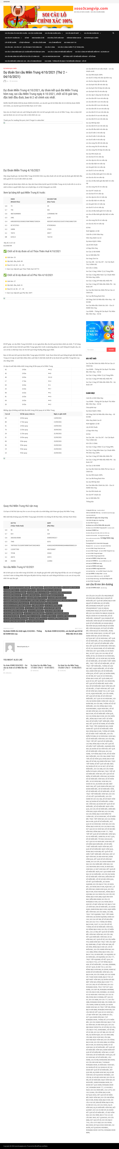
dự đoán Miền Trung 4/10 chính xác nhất (49, 590)
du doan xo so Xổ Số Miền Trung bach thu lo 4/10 (61, 600)
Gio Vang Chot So (70, 42)
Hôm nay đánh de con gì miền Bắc (93, 538)
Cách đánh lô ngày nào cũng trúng (97, 518)
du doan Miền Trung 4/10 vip (12, 595)
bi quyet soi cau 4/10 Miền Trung (20, 587)
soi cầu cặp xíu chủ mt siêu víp (96, 197)
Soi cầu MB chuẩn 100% (53, 33)
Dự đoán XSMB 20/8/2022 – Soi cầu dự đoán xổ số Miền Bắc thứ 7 (15, 667)
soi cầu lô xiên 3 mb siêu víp (95, 136)
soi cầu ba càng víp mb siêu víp (96, 81)
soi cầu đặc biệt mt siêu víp (95, 200)
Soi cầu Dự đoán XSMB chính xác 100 (94, 576)
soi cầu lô (107, 576)
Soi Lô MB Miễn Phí (55, 42)
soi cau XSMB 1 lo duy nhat (94, 573)
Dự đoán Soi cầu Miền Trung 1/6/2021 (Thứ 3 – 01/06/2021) (69, 666)
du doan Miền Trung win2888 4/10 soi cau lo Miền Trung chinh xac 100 (24, 600)
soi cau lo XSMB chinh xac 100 (105, 561)
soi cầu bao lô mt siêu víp (94, 194)
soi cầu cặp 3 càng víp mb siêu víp (97, 95)
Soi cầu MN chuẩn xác (91, 33)
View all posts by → (23, 646)
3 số (13, 243)
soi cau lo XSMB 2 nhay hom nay (96, 558)
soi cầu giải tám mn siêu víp (95, 167)
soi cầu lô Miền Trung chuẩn (53, 611)
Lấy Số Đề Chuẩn (10, 42)
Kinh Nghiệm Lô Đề (38, 38)
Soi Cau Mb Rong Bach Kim (51, 56)
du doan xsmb (110, 528)
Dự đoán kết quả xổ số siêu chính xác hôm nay (97, 533)
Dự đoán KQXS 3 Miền (91, 38)
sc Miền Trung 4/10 (37, 605)
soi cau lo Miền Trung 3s (36, 611)
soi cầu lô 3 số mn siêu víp (95, 170)
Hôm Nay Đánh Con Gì (74, 38)
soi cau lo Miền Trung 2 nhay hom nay (15, 611)
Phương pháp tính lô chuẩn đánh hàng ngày (97, 543)
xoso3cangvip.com (91, 8)
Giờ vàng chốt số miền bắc (103, 535)
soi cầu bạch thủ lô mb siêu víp (96, 91)
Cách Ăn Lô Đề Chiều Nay (55, 38)
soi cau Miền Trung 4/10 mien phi (58, 618)
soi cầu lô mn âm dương (11, 616)
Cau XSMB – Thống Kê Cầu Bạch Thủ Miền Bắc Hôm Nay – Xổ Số (65, 61)
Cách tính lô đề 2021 (91, 515)
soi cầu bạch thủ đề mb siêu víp (97, 84)
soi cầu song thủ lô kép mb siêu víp (98, 150)
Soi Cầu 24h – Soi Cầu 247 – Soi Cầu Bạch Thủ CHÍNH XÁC (23, 47)
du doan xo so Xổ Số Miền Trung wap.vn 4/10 (17, 605)
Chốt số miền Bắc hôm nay (93, 513)
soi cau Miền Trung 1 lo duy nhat (30, 616)
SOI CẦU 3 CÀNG (50, 47)
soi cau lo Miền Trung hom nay (13, 613)
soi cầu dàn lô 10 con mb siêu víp (97, 112)
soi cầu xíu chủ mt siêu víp (95, 224)
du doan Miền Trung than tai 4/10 (37, 598)
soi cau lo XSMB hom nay (94, 563)
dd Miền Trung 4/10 (37, 587)
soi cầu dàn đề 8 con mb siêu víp (97, 105)
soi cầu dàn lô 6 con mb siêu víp (97, 119)
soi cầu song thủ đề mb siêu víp (97, 143)
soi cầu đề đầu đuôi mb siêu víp (97, 129)
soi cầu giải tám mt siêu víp (95, 204)
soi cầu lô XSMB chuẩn (93, 588)
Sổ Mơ (27, 38)
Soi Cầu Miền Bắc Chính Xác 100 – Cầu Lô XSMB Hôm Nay (23, 61)
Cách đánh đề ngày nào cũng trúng (95, 520)
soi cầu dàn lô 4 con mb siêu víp (97, 115)
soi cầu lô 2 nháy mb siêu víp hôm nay (99, 78)
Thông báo (90, 501)
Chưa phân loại (91, 407)
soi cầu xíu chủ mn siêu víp (95, 177)
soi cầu (105, 573)
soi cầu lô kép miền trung (52, 608)
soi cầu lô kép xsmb (106, 578)
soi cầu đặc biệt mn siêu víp (95, 164)
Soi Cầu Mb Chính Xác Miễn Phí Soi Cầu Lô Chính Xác (22, 56)
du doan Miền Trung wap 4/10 (57, 598)
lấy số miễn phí (90, 541)
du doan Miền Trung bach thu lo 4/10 (52, 595)
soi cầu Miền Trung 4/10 (49, 616)
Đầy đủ (6, 243)
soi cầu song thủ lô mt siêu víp (96, 220)
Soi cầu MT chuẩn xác (12, 38)
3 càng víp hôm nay (91, 510)
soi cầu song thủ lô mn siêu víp (96, 187)
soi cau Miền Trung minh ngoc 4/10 (14, 621)
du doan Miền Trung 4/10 (28, 590)
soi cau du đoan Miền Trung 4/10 (14, 608)
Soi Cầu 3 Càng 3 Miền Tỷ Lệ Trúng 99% (71, 47)
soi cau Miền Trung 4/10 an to (66, 616)
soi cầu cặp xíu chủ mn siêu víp (96, 160)
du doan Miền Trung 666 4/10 (30, 595)
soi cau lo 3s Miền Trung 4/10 (34, 608)
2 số (10, 243)
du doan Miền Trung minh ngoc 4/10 (14, 598)
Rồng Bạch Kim (89, 546)
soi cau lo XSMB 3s (92, 561)
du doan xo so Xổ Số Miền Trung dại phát (16, 603)
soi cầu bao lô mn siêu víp (95, 157)
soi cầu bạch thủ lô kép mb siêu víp (98, 88)
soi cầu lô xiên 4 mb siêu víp (95, 139)
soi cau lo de (97, 546)
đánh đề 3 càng (104, 587)
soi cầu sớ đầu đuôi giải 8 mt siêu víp (98, 211)
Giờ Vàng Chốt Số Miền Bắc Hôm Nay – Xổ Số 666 (79, 56)
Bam (45, 1146)
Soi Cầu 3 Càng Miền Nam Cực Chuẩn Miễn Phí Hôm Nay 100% (25, 52)
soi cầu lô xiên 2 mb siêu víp (95, 133)
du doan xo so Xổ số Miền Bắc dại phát (98, 525)
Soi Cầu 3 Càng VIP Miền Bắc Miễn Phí (60, 52)
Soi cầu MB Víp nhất (72, 33)
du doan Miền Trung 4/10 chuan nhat (15, 592)
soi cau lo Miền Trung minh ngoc (34, 613)
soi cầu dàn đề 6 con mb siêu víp (97, 102)
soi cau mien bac (90, 571)
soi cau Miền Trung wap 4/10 (35, 621)
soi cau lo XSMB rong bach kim (95, 568)
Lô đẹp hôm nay (107, 538)
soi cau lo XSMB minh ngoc (94, 566)
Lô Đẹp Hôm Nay (24, 42)
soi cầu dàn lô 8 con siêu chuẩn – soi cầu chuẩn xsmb (23, 33)
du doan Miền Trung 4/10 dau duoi (61, 592)
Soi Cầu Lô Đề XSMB (39, 42)
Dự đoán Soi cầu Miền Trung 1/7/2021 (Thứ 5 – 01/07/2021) (42, 666)
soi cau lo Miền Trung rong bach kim (57, 613)
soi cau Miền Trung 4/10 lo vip (38, 618)
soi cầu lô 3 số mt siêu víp (95, 207)
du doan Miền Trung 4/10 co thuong (38, 592)
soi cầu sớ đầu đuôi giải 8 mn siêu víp (99, 174)
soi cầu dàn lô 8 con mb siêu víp (97, 126)
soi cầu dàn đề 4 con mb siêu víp (97, 98)
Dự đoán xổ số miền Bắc (91, 535)
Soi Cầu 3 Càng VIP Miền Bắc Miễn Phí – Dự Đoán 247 (92, 52)
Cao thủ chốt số (100, 510)
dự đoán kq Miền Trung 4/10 (52, 587)
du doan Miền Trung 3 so (11, 590)
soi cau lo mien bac (105, 546)
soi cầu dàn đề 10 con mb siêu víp (97, 109)
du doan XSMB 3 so (92, 530)
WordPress (38, 1146)
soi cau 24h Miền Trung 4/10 (53, 605)
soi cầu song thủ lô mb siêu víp (96, 146)
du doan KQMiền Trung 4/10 (71, 587)
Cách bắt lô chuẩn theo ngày (108, 512)
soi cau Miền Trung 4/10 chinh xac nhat (15, 618)
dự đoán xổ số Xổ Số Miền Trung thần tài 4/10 (43, 603)
